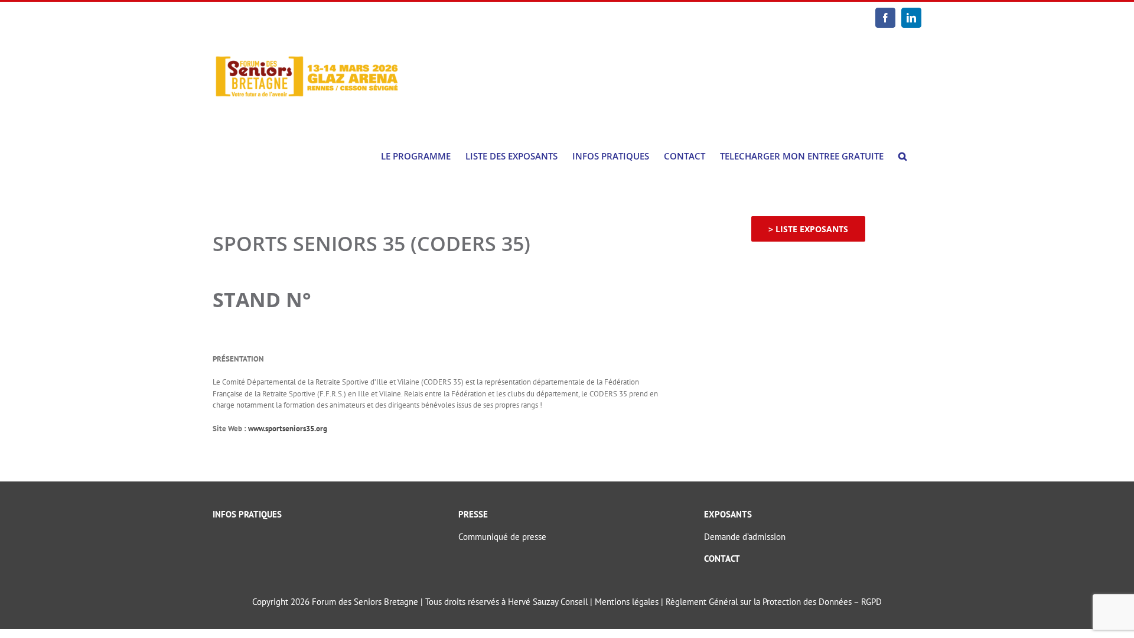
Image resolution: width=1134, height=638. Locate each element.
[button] (902, 156)
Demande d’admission (745, 536)
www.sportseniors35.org (287, 429)
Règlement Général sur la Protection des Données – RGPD (774, 601)
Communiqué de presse (502, 536)
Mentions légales (627, 601)
